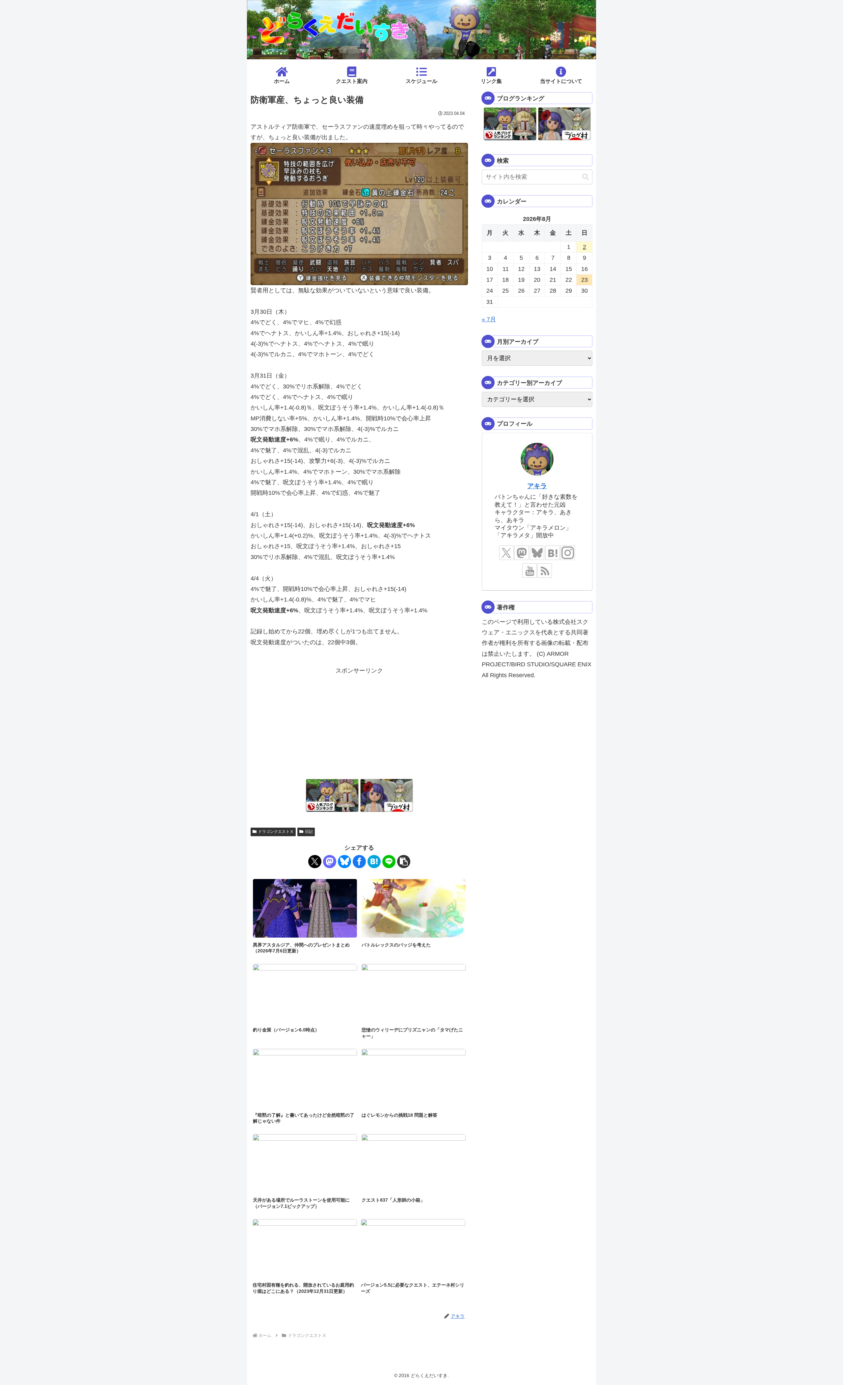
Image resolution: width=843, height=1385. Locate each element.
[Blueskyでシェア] (344, 861)
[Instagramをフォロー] (567, 553)
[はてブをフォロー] (552, 553)
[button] (403, 861)
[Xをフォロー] (506, 553)
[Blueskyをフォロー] (537, 553)
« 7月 (489, 319)
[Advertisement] (359, 722)
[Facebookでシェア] (359, 861)
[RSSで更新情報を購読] (544, 570)
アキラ (537, 486)
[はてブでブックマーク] (374, 861)
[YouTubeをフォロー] (529, 570)
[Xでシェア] (314, 861)
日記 (309, 831)
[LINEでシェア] (388, 861)
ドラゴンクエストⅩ (276, 831)
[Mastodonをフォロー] (521, 553)
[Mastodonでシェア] (329, 861)
